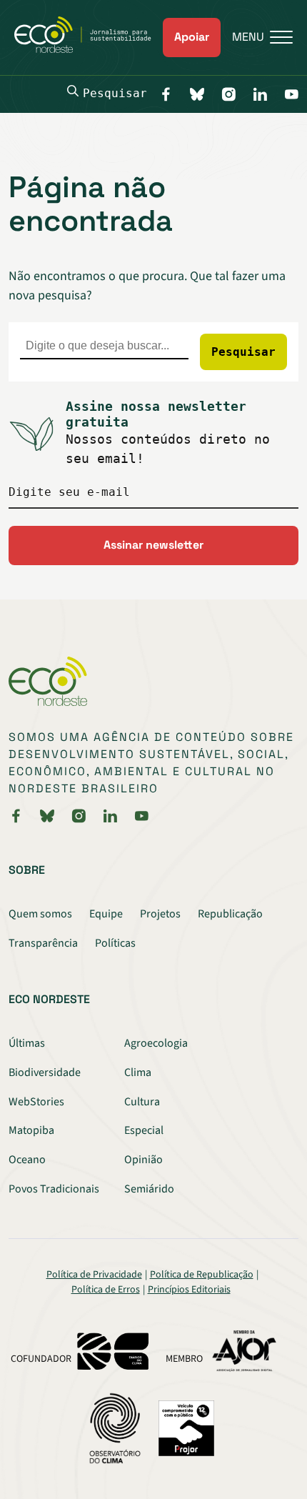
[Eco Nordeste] (88, 49)
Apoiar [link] (191, 36)
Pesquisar (115, 93)
